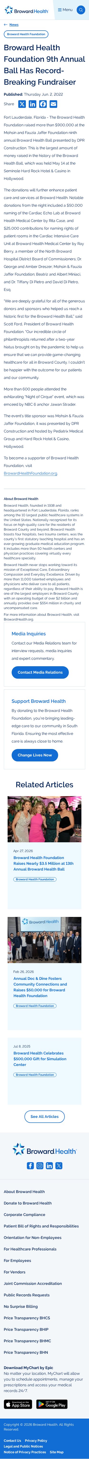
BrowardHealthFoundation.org (30, 473)
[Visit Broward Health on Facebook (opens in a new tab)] (30, 1166)
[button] (81, 10)
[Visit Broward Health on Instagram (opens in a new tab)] (40, 1166)
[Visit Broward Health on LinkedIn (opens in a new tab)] (49, 1166)
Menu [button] (68, 9)
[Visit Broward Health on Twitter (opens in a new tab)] (59, 1166)
